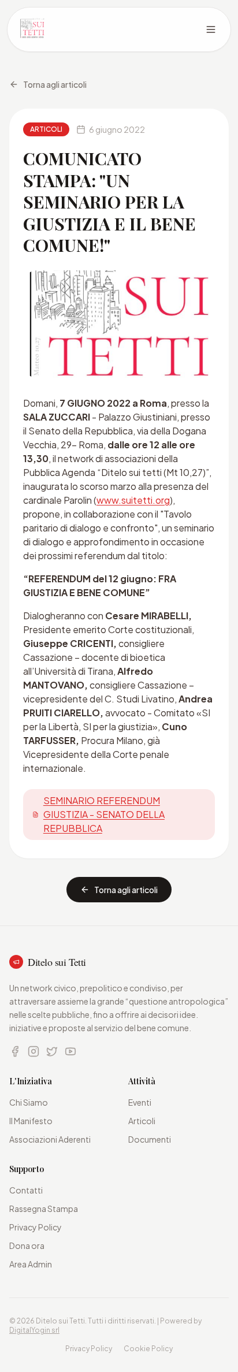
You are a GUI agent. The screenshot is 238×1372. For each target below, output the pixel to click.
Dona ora (26, 1245)
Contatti (26, 1190)
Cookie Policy (148, 1348)
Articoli (141, 1121)
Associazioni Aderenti (50, 1139)
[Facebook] (15, 1051)
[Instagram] (33, 1051)
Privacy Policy (35, 1227)
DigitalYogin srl (34, 1330)
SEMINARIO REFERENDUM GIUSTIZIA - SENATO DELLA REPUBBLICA (104, 814)
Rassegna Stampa (43, 1208)
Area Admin (30, 1264)
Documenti (149, 1139)
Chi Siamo (28, 1102)
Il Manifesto (31, 1121)
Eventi (139, 1102)
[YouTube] (70, 1051)
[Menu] (210, 29)
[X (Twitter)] (52, 1051)
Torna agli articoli (55, 84)
